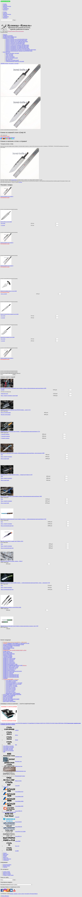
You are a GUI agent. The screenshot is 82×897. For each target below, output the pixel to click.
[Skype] (12, 138)
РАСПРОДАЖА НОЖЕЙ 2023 (10, 36)
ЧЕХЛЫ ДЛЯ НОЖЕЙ (8, 700)
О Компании (6, 8)
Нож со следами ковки (6, 412)
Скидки (4, 856)
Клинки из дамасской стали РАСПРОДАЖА (15, 42)
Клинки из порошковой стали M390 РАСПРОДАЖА (17, 47)
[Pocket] (8, 138)
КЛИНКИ (5, 678)
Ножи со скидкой (7, 873)
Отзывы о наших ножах (8, 875)
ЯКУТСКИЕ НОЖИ (7, 652)
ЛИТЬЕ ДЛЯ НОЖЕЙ (8, 696)
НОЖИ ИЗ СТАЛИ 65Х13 (9, 661)
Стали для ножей (9, 55)
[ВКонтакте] (1, 138)
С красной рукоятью (5, 436)
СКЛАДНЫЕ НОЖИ (7, 646)
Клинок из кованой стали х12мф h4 (7, 358)
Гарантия (5, 5)
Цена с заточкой (4, 293)
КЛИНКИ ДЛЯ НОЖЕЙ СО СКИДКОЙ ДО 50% (16, 643)
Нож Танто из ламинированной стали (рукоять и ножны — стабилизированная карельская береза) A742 (23, 519)
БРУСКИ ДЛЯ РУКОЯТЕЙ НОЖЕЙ (11, 699)
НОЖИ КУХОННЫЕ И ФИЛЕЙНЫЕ (11, 645)
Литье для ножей (9, 54)
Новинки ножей (6, 872)
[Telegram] (13, 138)
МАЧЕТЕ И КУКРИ (7, 655)
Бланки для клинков (10, 56)
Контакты (5, 9)
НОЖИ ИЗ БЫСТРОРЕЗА (9, 670)
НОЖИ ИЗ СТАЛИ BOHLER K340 (11, 674)
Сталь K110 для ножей (11, 689)
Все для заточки (9, 59)
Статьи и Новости (7, 858)
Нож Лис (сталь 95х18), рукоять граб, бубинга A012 (12, 541)
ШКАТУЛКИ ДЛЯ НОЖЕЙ (9, 701)
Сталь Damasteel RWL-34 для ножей (13, 684)
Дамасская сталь (4, 393)
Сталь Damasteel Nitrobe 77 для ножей (14, 682)
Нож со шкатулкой (5, 458)
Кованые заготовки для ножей (12, 53)
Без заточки (3, 223)
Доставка (5, 7)
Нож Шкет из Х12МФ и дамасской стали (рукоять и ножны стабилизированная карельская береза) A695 (23, 388)
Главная (5, 853)
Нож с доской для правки (6, 456)
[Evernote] (6, 138)
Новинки (5, 34)
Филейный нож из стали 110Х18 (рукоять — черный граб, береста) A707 (16, 474)
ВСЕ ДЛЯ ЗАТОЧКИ (7, 697)
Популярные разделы (5, 884)
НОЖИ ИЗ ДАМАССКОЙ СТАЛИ (11, 666)
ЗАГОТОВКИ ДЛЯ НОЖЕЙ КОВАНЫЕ (12, 694)
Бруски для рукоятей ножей (12, 57)
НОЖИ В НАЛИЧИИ (8, 35)
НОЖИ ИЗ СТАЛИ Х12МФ (9, 658)
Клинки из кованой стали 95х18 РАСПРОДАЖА (16, 40)
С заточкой (3, 225)
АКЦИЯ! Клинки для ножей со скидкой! (9, 63)
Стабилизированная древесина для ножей (15, 61)
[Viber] (9, 138)
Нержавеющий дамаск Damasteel (13, 693)
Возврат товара (6, 865)
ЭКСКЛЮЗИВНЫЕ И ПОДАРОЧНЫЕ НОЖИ (13, 644)
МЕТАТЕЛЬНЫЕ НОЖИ (8, 648)
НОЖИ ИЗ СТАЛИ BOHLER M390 (11, 677)
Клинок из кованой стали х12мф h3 (7, 242)
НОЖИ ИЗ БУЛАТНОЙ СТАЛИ (10, 664)
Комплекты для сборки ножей (12, 60)
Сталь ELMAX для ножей (11, 685)
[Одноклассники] (2, 138)
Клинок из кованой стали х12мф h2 (7, 196)
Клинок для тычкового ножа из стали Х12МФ (9, 291)
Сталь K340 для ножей (11, 688)
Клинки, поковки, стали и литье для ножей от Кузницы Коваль (24, 893)
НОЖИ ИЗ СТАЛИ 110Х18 (9, 663)
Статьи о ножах (6, 871)
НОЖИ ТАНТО (6, 651)
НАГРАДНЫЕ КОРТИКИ (9, 653)
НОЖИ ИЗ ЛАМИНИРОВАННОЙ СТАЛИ (15, 665)
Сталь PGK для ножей (10, 687)
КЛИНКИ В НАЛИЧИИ (8, 38)
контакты (20, 182)
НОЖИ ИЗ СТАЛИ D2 (8, 673)
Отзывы (5, 4)
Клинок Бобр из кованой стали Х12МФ (7, 337)
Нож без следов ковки (5, 414)
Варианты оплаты (7, 6)
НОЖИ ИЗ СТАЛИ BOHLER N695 (11, 675)
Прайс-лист (5, 857)
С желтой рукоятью (5, 434)
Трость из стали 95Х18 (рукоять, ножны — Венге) (11, 561)
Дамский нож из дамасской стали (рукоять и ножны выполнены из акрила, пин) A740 (19, 626)
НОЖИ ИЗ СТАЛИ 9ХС (8, 660)
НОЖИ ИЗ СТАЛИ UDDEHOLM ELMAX (12, 671)
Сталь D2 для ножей (10, 691)
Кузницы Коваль (14, 179)
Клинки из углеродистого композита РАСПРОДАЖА (17, 45)
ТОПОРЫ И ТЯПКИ (7, 656)
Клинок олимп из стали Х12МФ (6, 221)
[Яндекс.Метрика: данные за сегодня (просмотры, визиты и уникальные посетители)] (5, 895)
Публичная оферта (7, 864)
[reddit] (5, 138)
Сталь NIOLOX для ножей (11, 686)
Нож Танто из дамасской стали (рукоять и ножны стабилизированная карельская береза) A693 (21, 496)
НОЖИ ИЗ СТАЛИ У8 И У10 (9, 668)
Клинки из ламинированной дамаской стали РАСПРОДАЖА (19, 50)
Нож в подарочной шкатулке (7, 525)
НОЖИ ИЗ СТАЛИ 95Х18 (9, 659)
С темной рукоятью (5, 438)
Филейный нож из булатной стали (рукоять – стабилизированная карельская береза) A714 (20, 431)
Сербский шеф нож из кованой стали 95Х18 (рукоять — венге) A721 (16, 409)
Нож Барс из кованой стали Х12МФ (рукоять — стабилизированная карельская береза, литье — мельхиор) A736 (25, 582)
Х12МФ (2, 389)
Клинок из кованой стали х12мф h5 (7, 265)
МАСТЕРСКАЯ (6, 52)
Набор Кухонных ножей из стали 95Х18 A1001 (11, 607)
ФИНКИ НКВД (6, 649)
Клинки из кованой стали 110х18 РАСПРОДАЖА (16, 39)
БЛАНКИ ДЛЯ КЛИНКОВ (9, 695)
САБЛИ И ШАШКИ (7, 657)
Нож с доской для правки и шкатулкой (9, 395)
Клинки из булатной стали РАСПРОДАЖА (15, 43)
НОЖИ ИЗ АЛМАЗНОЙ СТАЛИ (10, 667)
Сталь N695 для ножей (11, 692)
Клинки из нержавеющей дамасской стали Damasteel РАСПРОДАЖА (21, 49)
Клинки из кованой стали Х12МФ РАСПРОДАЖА (17, 41)
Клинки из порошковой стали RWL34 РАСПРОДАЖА (18, 48)
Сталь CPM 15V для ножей (11, 680)
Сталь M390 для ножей (11, 681)
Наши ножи (5, 854)
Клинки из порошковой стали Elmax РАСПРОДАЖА (17, 46)
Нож (2, 454)
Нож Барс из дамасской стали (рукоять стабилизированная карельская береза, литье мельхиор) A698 (22, 453)
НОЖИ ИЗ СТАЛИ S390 (8, 672)
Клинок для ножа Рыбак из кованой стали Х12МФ (9, 314)
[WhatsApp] (11, 138)
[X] (3, 138)
